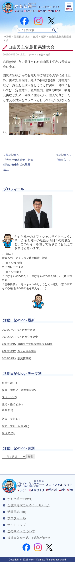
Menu (69, 9)
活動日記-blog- (22, 36)
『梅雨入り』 (63, 157)
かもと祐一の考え (19, 498)
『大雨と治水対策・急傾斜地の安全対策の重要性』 (18, 162)
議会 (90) (7, 410)
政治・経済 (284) (12, 404)
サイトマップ (16, 524)
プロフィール (16, 518)
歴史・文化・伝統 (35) (15, 426)
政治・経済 (44, 54)
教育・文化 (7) (11, 418)
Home (7, 36)
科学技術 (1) (9, 382)
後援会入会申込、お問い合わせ (28, 537)
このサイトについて (21, 531)
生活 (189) (8, 433)
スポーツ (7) (9, 397)
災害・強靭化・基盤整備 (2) (19, 389)
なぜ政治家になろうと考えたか (28, 505)
